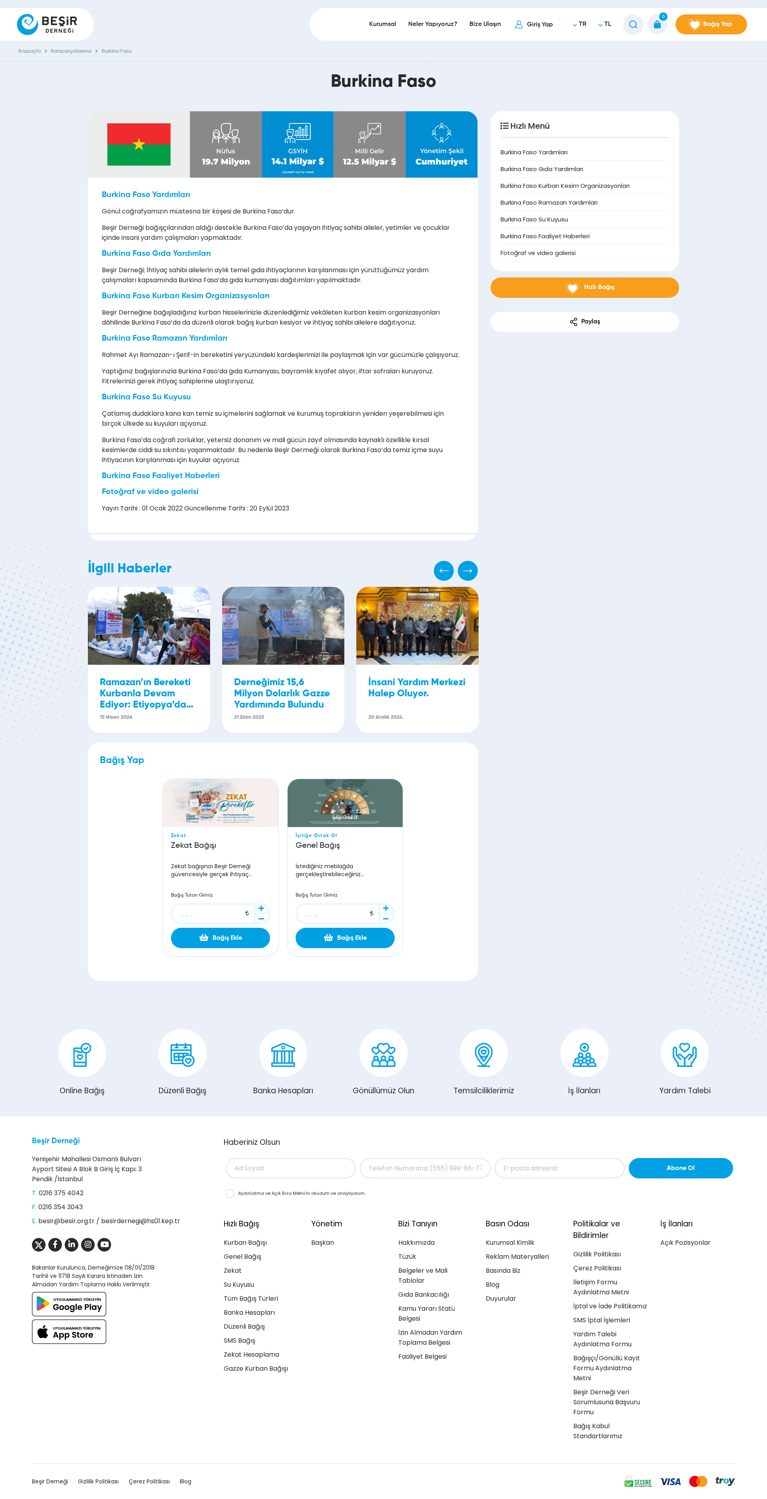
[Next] (468, 571)
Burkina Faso (116, 51)
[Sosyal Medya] (39, 1245)
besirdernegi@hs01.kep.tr (140, 1221)
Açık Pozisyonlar (685, 1242)
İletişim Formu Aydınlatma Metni (601, 1287)
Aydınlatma (251, 1193)
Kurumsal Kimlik (510, 1242)
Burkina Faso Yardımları (534, 152)
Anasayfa (29, 51)
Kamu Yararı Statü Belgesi (426, 1313)
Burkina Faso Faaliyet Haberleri (545, 236)
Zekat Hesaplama (251, 1354)
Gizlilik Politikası (597, 1254)
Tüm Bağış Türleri (251, 1298)
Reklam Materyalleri (517, 1256)
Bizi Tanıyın (417, 1223)
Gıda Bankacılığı (423, 1294)
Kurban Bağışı (245, 1242)
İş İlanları (584, 1090)
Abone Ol (681, 1168)
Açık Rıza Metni (288, 1193)
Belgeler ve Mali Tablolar (422, 1275)
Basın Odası (507, 1223)
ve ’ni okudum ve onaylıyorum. (302, 1193)
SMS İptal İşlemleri (601, 1320)
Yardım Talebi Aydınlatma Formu (602, 1339)
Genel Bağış (242, 1256)
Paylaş (590, 322)
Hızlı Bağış (241, 1223)
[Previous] (444, 571)
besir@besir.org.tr (66, 1221)
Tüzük (407, 1256)
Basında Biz (503, 1270)
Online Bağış (82, 1090)
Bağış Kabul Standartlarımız (597, 1431)
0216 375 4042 (61, 1193)
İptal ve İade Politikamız (610, 1306)
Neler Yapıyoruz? (432, 24)
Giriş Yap (540, 25)
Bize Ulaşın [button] (485, 24)
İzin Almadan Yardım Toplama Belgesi (430, 1337)
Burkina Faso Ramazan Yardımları (549, 202)
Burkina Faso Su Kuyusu (534, 219)
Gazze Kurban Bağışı (256, 1368)
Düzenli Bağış (183, 1090)
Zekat (233, 1270)
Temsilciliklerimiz (483, 1090)
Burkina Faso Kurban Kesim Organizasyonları (565, 185)
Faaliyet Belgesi (422, 1356)
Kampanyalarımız (71, 51)
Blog (492, 1284)
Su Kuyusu (239, 1284)
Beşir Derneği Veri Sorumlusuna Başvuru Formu (606, 1402)
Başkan (322, 1242)
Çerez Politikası (597, 1268)
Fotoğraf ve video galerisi (538, 253)
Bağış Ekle (227, 938)
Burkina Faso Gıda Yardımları (542, 169)
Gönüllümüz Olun (383, 1090)
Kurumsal (382, 24)
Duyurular (501, 1298)
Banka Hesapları (283, 1090)
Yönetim (326, 1223)
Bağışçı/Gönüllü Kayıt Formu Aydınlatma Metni (606, 1368)
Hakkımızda (416, 1242)
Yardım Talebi (685, 1090)
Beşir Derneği (56, 1141)
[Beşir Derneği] (47, 24)
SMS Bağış (239, 1340)
